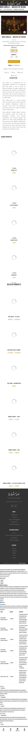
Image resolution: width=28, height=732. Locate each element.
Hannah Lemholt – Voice (14, 416)
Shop (10, 730)
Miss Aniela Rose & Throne (14, 350)
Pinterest (21, 72)
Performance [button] (2, 695)
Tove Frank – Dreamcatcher (14, 383)
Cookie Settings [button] (2, 576)
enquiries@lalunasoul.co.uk (14, 501)
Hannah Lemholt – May (14, 450)
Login (14, 555)
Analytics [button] (1, 704)
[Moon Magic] (14, 258)
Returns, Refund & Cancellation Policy (14, 535)
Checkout (14, 550)
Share (13, 72)
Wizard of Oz (14, 170)
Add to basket (15, 61)
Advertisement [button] (2, 713)
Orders (14, 557)
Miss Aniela (20, 68)
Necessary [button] (2, 600)
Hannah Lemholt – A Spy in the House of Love (14, 483)
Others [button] (1, 722)
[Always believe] (14, 223)
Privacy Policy (14, 537)
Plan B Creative (22, 563)
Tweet (7, 72)
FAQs (14, 533)
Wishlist (14, 553)
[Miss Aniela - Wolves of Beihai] (24, 33)
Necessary (3, 602)
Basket (14, 548)
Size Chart (14, 75)
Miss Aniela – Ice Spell (14, 316)
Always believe (14, 240)
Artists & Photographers (8, 9)
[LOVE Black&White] (14, 188)
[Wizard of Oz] (14, 153)
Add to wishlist (15, 65)
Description (13, 78)
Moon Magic (14, 275)
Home (1, 9)
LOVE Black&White (14, 205)
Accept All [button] (7, 576)
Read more (13, 47)
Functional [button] (2, 686)
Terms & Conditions (14, 540)
